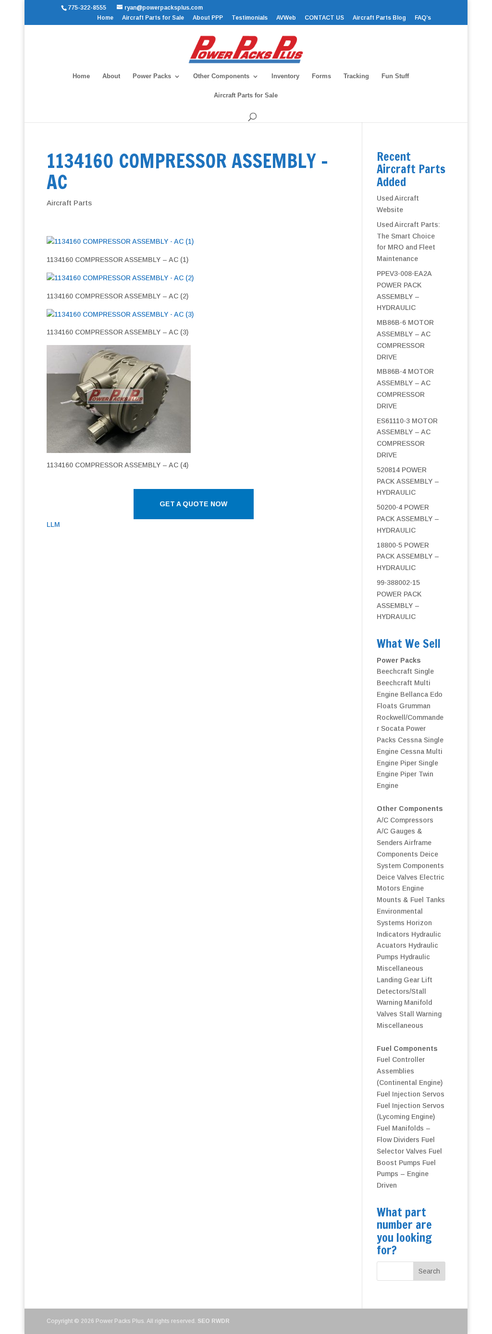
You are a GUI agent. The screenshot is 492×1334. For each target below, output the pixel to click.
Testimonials (250, 18)
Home (105, 18)
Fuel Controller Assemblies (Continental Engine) (410, 1071)
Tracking (356, 76)
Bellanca (414, 694)
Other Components (221, 76)
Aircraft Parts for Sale (153, 18)
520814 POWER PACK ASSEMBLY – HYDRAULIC (408, 481)
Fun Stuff (395, 76)
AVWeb (286, 18)
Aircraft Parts (69, 203)
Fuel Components (407, 1048)
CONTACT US (324, 18)
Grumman (414, 706)
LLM (53, 524)
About (111, 76)
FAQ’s (423, 18)
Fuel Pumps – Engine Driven (406, 1174)
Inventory (285, 76)
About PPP (208, 18)
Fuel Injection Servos (410, 1094)
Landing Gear (398, 980)
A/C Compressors (405, 820)
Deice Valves (397, 877)
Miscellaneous (400, 1025)
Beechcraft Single (405, 671)
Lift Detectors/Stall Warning (404, 991)
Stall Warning (420, 1014)
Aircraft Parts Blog (379, 18)
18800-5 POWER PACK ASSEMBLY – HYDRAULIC (408, 556)
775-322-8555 (88, 7)
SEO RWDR (213, 1321)
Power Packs (152, 76)
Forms (321, 76)
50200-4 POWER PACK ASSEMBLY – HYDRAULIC (408, 518)
